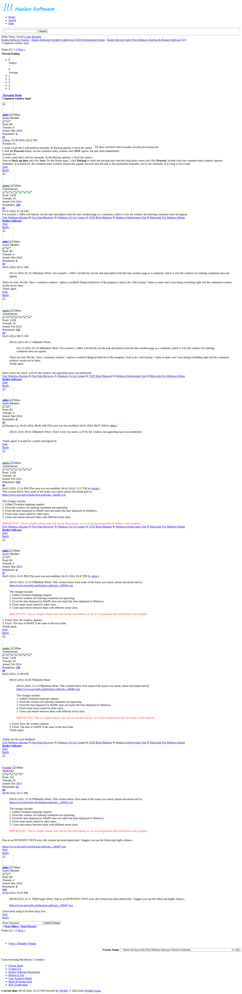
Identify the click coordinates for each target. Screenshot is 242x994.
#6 (3, 485)
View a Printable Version (22, 943)
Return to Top (16, 975)
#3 (3, 263)
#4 (3, 332)
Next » (21, 49)
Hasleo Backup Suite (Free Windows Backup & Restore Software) (144, 39)
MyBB (64, 990)
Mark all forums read (20, 981)
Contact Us (15, 968)
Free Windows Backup (15, 217)
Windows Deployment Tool (131, 217)
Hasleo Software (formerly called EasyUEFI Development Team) (68, 39)
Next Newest (28, 926)
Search (12, 20)
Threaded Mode (12, 95)
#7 (3, 572)
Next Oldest (11, 926)
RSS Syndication (18, 984)
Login (27, 36)
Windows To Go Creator (71, 217)
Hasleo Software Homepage (24, 971)
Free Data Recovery (43, 217)
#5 (3, 422)
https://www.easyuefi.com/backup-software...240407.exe (34, 846)
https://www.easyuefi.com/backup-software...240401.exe (34, 494)
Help (11, 23)
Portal (12, 17)
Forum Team (16, 965)
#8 (3, 670)
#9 (3, 789)
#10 (4, 889)
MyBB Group (93, 990)
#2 (3, 207)
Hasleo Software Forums (15, 39)
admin (94, 488)
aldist (5, 114)
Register (36, 36)
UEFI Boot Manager (100, 217)
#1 (3, 137)
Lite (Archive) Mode (20, 978)
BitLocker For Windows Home (167, 217)
